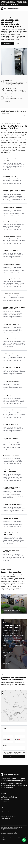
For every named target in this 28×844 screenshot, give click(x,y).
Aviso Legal (3, 809)
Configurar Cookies (5, 818)
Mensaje (5, 745)
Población (17, 739)
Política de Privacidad (17, 752)
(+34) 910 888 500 (5, 799)
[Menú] (26, 9)
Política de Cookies (5, 812)
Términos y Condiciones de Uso (11, 753)
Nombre (5, 728)
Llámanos (18, 43)
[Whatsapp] (24, 840)
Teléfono (17, 733)
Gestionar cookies (14, 4)
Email (4, 733)
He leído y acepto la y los (14, 753)
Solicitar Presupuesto (7, 43)
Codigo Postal (6, 739)
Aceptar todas (4, 4)
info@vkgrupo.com (5, 801)
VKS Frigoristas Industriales (11, 8)
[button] (14, 706)
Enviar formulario (14, 756)
